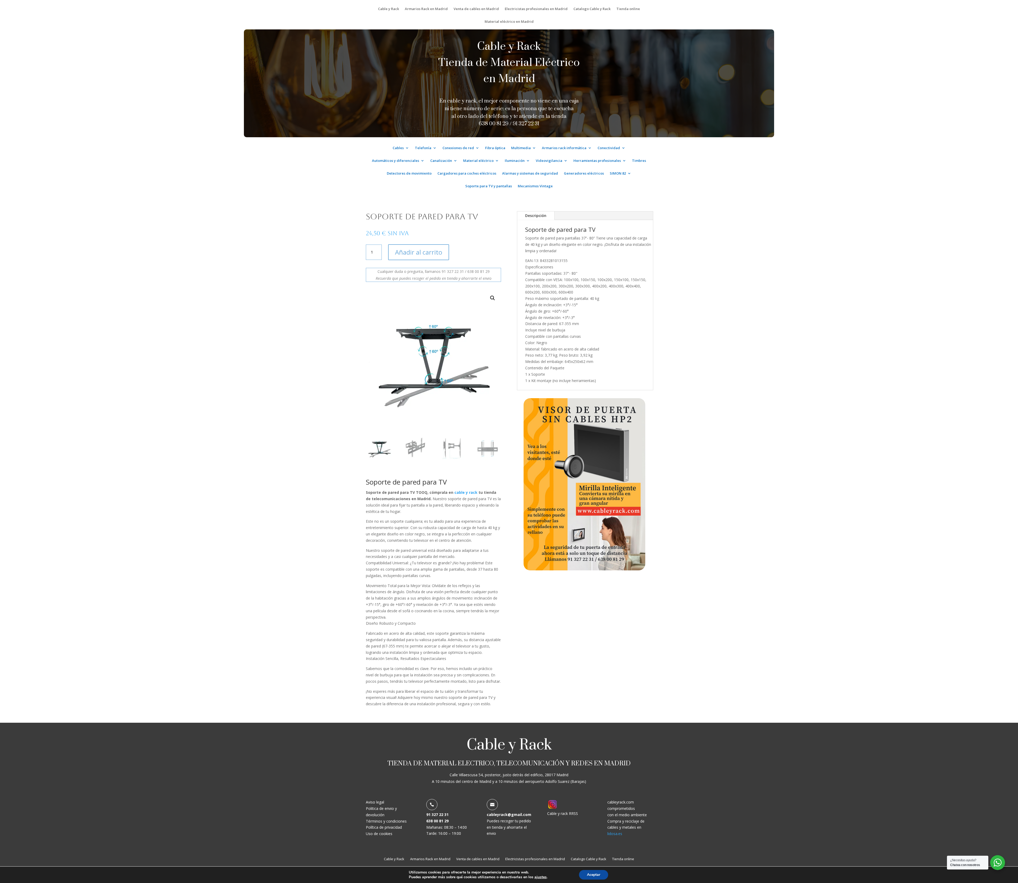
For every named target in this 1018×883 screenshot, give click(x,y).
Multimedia (521, 148)
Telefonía (423, 148)
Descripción (535, 215)
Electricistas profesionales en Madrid (536, 9)
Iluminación (515, 161)
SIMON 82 (618, 173)
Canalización (441, 161)
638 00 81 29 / (496, 124)
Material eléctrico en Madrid (509, 22)
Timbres (639, 161)
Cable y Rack (388, 9)
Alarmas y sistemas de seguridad (530, 173)
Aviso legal (375, 802)
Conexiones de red (458, 148)
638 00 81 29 (437, 820)
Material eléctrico (478, 161)
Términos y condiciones (386, 821)
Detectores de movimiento (409, 173)
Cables (398, 148)
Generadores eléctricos (584, 173)
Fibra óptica (495, 148)
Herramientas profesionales (597, 161)
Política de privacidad (384, 827)
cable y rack (465, 492)
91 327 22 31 (526, 124)
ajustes (540, 877)
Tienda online (628, 9)
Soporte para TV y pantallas (488, 186)
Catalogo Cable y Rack (592, 9)
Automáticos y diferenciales (395, 161)
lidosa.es (614, 833)
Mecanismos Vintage (535, 186)
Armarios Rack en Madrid (426, 9)
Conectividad (609, 148)
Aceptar (593, 874)
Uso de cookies (379, 833)
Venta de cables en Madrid (476, 9)
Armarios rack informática (564, 148)
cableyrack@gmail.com (509, 814)
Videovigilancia (549, 161)
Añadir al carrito (418, 252)
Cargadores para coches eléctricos (466, 173)
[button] (492, 298)
